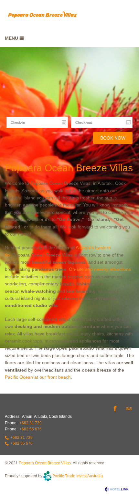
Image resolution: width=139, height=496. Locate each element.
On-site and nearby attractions (100, 269)
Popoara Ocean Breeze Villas (45, 463)
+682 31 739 (30, 423)
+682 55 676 (30, 429)
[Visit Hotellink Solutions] (119, 489)
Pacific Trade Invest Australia (77, 475)
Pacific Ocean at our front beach (38, 377)
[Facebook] (115, 408)
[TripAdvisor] (129, 408)
